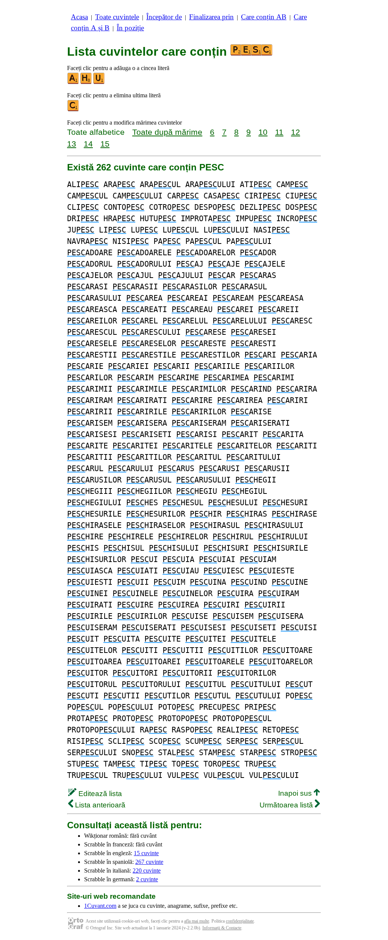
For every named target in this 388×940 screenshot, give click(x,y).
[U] (99, 82)
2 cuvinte (147, 879)
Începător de (164, 17)
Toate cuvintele (117, 17)
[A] (73, 82)
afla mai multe (196, 921)
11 (279, 132)
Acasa (79, 17)
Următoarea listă (287, 805)
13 (71, 143)
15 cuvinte (146, 853)
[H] (86, 82)
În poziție (130, 28)
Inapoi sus (296, 793)
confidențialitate (240, 921)
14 (88, 143)
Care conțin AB (263, 17)
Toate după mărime (167, 132)
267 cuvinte (149, 862)
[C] (73, 109)
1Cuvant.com (100, 906)
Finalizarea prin (211, 17)
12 (295, 132)
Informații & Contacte (221, 928)
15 (105, 143)
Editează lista (99, 794)
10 (263, 132)
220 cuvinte (147, 870)
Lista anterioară (99, 805)
